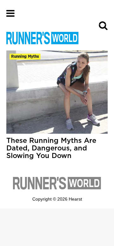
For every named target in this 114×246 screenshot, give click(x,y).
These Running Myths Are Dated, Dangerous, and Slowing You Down (51, 148)
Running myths (25, 56)
